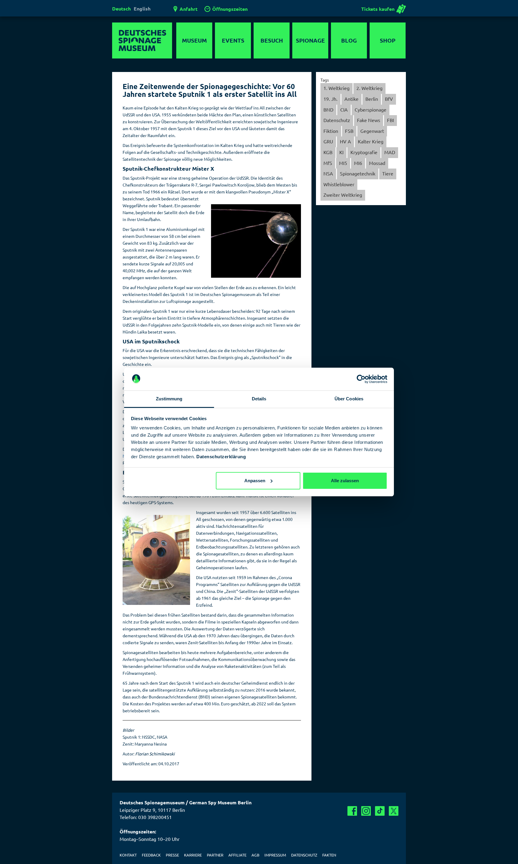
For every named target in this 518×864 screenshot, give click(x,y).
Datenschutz (336, 120)
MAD (389, 152)
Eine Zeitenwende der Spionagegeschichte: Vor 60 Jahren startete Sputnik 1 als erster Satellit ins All (210, 90)
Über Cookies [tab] (349, 398)
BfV (389, 99)
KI (341, 152)
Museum (194, 40)
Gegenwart (372, 131)
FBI (390, 120)
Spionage (310, 40)
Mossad (377, 163)
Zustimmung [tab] (169, 398)
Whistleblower (338, 184)
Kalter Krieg (370, 141)
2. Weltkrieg (369, 88)
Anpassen (254, 480)
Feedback (151, 854)
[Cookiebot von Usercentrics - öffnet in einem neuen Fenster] (361, 379)
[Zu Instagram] (366, 811)
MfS (327, 163)
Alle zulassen (345, 480)
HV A (345, 141)
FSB (349, 131)
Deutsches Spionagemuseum (142, 40)
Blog (349, 40)
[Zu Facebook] (352, 811)
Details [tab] (259, 398)
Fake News (368, 120)
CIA (344, 109)
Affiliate (237, 854)
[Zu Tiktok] (380, 811)
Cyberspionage (370, 109)
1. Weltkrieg (336, 88)
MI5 (343, 163)
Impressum (275, 854)
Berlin (371, 99)
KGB (327, 152)
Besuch (271, 40)
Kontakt (128, 854)
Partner (215, 854)
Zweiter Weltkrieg (342, 195)
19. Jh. (330, 99)
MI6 (358, 163)
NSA (328, 173)
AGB (255, 854)
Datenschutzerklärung (221, 456)
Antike (351, 99)
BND (328, 109)
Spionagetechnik (357, 173)
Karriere (193, 854)
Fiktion (330, 131)
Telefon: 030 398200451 (146, 817)
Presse (172, 854)
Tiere (387, 173)
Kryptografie (363, 152)
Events (233, 40)
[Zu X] (393, 811)
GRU (328, 141)
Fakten (329, 854)
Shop (387, 40)
